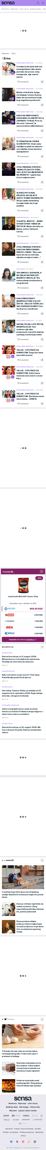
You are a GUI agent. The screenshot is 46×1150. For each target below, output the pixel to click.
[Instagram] (23, 1141)
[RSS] (28, 1141)
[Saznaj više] (42, 860)
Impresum (9, 1129)
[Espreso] (26, 1115)
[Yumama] (37, 1119)
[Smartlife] (26, 1119)
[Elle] (34, 1115)
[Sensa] (7, 2)
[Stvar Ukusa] (23, 1123)
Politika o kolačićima (10, 1132)
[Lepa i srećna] (16, 1119)
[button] (23, 82)
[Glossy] (7, 1119)
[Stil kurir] (41, 1115)
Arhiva (23, 1136)
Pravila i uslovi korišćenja (23, 1129)
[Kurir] (6, 1115)
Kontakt (38, 1129)
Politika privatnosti (27, 1132)
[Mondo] (16, 1115)
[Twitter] (17, 1141)
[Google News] (34, 1141)
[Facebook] (11, 1141)
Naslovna (5, 53)
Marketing (39, 1132)
